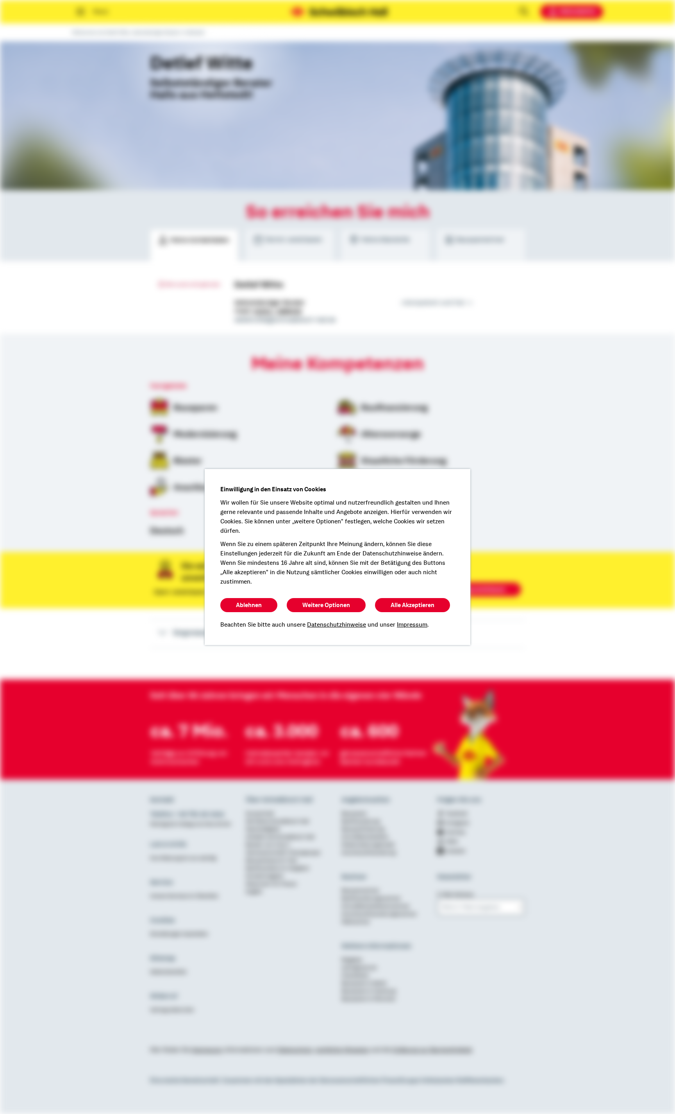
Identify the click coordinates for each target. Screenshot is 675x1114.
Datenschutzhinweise (336, 625)
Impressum (412, 625)
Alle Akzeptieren (412, 605)
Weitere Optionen (326, 605)
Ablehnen (249, 605)
